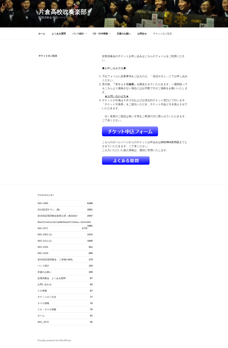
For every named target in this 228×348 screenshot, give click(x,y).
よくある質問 (59, 33)
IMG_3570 (43, 322)
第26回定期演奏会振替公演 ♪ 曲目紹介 (58, 215)
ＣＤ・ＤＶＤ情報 (47, 309)
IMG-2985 (43, 203)
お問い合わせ (45, 284)
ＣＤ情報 (42, 290)
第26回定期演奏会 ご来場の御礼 (55, 259)
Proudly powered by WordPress (54, 340)
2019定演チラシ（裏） (50, 209)
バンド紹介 (78, 33)
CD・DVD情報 (100, 33)
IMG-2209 (43, 253)
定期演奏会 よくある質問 (52, 278)
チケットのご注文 (162, 33)
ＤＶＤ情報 (43, 303)
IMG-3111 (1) (45, 240)
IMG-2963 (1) (45, 234)
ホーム (41, 33)
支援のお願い (124, 33)
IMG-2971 (43, 228)
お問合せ (142, 33)
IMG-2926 (43, 247)
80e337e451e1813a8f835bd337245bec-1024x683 (64, 222)
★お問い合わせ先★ (117, 96)
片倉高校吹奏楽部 (63, 11)
